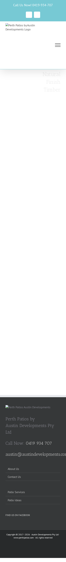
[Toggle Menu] (58, 45)
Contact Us (14, 477)
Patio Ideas (14, 500)
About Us (13, 469)
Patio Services (16, 492)
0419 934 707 (39, 443)
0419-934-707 (42, 5)
